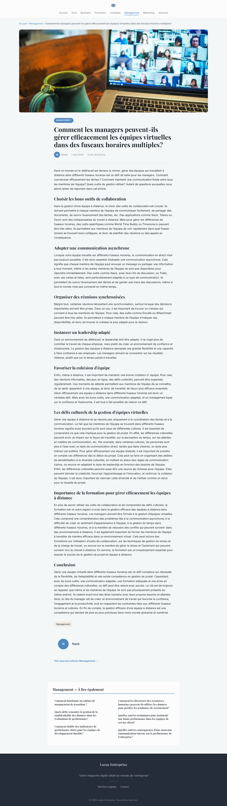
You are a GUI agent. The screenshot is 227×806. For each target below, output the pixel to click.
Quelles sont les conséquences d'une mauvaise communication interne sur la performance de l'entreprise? (145, 733)
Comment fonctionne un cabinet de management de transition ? (75, 702)
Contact (124, 786)
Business (86, 12)
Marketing (148, 12)
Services (163, 12)
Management (131, 12)
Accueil (63, 12)
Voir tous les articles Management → (76, 660)
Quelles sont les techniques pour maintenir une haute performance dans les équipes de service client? (143, 719)
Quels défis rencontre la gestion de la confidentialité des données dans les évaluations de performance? (76, 715)
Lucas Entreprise (113, 764)
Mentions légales (107, 786)
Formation (100, 12)
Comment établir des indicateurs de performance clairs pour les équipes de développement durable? (77, 730)
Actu (74, 12)
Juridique (115, 12)
